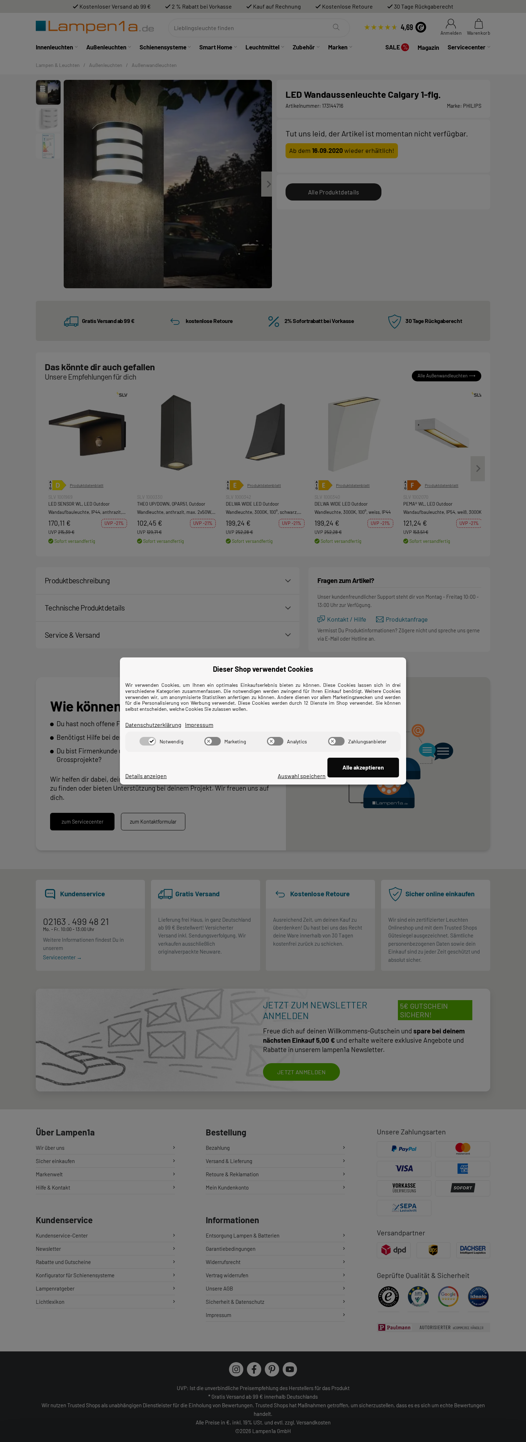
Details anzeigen (146, 775)
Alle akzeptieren (363, 767)
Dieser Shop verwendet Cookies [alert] (263, 669)
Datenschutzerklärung (153, 724)
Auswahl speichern (302, 775)
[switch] (148, 741)
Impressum (199, 724)
